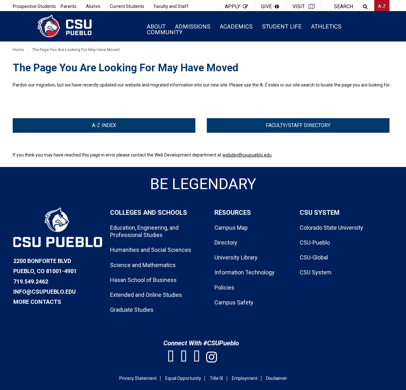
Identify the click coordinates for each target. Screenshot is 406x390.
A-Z (382, 6)
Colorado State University (331, 227)
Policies (224, 287)
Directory (225, 242)
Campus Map (231, 227)
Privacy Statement (138, 378)
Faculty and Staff (171, 6)
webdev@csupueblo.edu (247, 154)
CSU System (315, 272)
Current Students (127, 6)
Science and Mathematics (143, 265)
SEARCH (343, 6)
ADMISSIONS (192, 26)
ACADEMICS (236, 26)
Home (18, 49)
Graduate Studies (132, 309)
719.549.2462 (30, 281)
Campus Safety (233, 302)
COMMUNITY (164, 32)
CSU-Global (314, 257)
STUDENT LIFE (282, 26)
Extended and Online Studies (146, 294)
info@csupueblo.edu (44, 291)
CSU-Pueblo (315, 242)
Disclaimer (276, 378)
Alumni (93, 6)
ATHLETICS (326, 26)
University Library (236, 257)
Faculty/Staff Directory (298, 125)
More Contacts (37, 301)
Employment (245, 378)
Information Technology (244, 272)
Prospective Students (34, 6)
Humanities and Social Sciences (150, 249)
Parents (68, 6)
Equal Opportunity (183, 378)
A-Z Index (104, 125)
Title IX (216, 378)
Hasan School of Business (143, 280)
